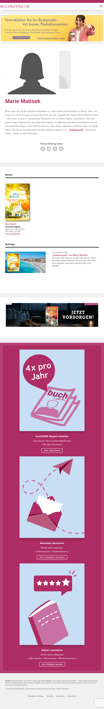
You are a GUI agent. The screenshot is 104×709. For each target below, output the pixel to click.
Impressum (60, 696)
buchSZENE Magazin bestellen (52, 436)
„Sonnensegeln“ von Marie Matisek (69, 255)
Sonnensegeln (12, 226)
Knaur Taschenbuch (13, 234)
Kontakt (50, 696)
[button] (42, 148)
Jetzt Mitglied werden (52, 664)
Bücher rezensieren (52, 650)
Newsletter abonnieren (52, 543)
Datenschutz (72, 696)
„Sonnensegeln (75, 129)
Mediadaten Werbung (36, 696)
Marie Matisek (10, 224)
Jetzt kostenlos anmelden (52, 557)
